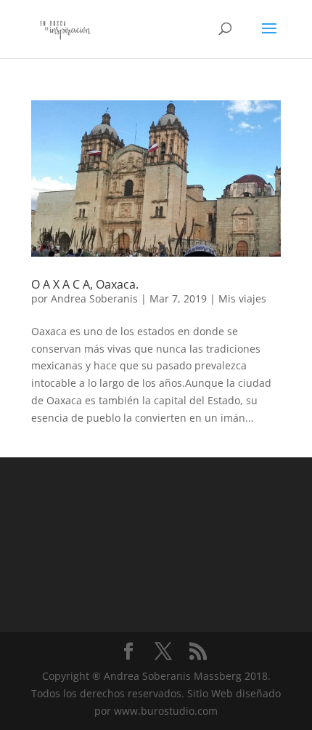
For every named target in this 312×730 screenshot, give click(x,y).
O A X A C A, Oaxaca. (85, 284)
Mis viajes (242, 298)
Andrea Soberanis (94, 298)
